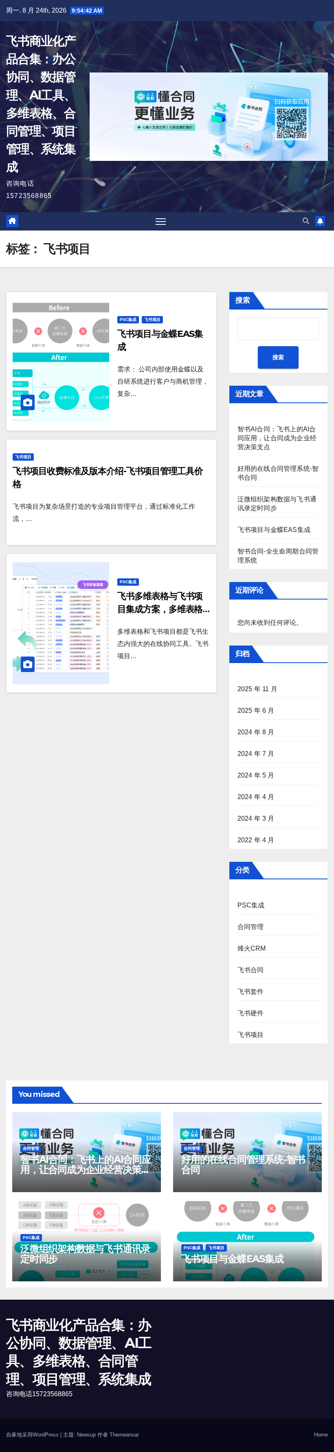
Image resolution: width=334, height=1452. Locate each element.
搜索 (242, 300)
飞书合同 (250, 970)
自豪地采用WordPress (33, 1435)
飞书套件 (250, 991)
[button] (306, 220)
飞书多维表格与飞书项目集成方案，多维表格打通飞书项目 (159, 609)
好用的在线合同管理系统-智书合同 (243, 1164)
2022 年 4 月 (256, 840)
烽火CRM (251, 948)
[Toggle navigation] (161, 221)
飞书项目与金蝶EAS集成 (273, 529)
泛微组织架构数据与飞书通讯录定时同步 (85, 1254)
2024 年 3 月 (256, 818)
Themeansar (124, 1435)
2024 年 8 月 (256, 732)
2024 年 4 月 (256, 796)
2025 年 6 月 (256, 710)
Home (321, 1435)
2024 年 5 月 (256, 775)
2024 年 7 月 (256, 753)
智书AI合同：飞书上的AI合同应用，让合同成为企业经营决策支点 (276, 438)
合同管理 (250, 926)
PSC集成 (128, 319)
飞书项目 (152, 319)
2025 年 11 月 (257, 688)
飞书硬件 (250, 1013)
